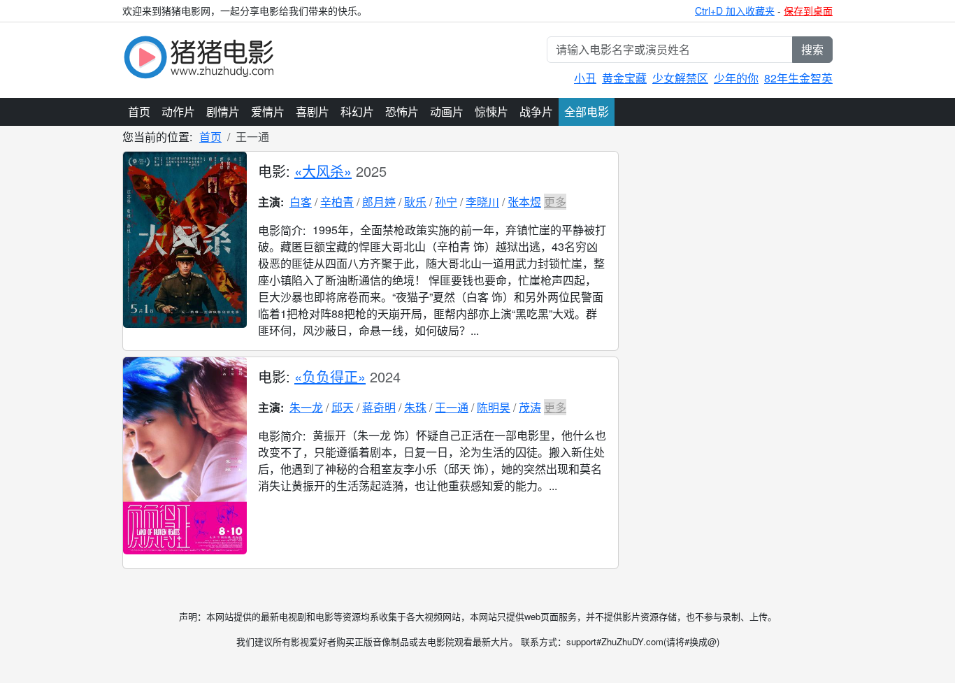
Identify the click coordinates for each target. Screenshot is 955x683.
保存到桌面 (808, 10)
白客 (300, 202)
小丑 (585, 78)
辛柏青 (337, 202)
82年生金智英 (798, 78)
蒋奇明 (379, 407)
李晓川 (482, 202)
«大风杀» (323, 171)
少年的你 (736, 78)
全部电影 (586, 111)
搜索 (812, 49)
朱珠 (415, 407)
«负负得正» (330, 376)
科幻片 (357, 111)
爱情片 (268, 111)
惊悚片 (491, 111)
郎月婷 (379, 202)
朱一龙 (306, 407)
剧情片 (223, 111)
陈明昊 (493, 407)
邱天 (342, 407)
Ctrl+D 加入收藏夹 (735, 10)
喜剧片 (312, 111)
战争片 (536, 111)
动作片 (178, 111)
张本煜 (524, 202)
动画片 (447, 111)
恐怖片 (402, 111)
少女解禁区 (680, 78)
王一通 (451, 407)
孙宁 (446, 202)
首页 (139, 111)
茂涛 (530, 407)
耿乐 (415, 202)
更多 (555, 202)
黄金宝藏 (624, 78)
